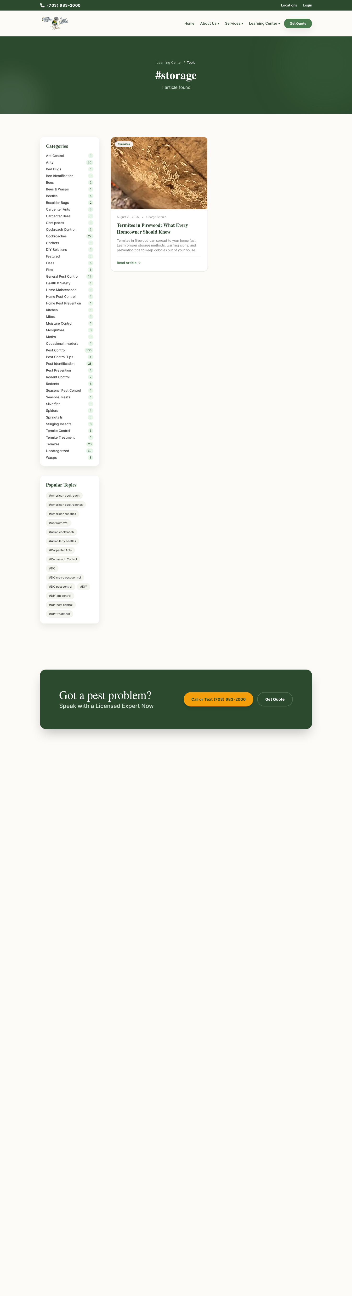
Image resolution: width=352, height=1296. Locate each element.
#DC (52, 568)
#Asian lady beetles (62, 541)
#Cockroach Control (63, 559)
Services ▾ (234, 23)
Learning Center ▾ (264, 23)
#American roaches (62, 514)
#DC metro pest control (65, 577)
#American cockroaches (66, 504)
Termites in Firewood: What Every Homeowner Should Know (152, 228)
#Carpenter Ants (60, 550)
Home (189, 23)
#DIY (83, 586)
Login (307, 5)
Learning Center (169, 62)
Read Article (126, 263)
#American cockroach (64, 495)
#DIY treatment (59, 614)
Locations (289, 5)
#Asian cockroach (61, 532)
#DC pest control (60, 586)
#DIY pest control (61, 605)
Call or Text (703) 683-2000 (218, 699)
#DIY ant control (60, 595)
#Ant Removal (58, 523)
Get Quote (298, 23)
